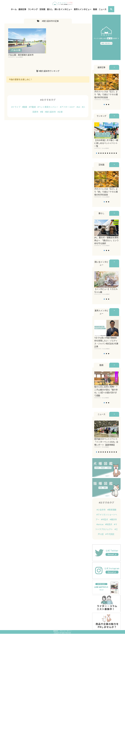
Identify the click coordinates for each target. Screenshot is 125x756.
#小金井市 (101, 509)
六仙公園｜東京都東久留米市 (21, 55)
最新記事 (22, 9)
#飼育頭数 (111, 509)
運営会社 (56, 631)
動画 (95, 9)
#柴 (42, 111)
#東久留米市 (50, 111)
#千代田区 (109, 534)
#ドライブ (16, 107)
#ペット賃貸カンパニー (48, 107)
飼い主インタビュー (63, 9)
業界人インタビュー (82, 9)
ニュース (102, 9)
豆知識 (42, 9)
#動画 (25, 107)
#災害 (60, 111)
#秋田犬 (109, 524)
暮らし (50, 9)
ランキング (33, 9)
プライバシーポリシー (66, 631)
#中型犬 (105, 519)
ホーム (14, 9)
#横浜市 (113, 519)
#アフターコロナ (67, 107)
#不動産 (32, 107)
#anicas (100, 524)
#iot (79, 107)
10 (116, 153)
